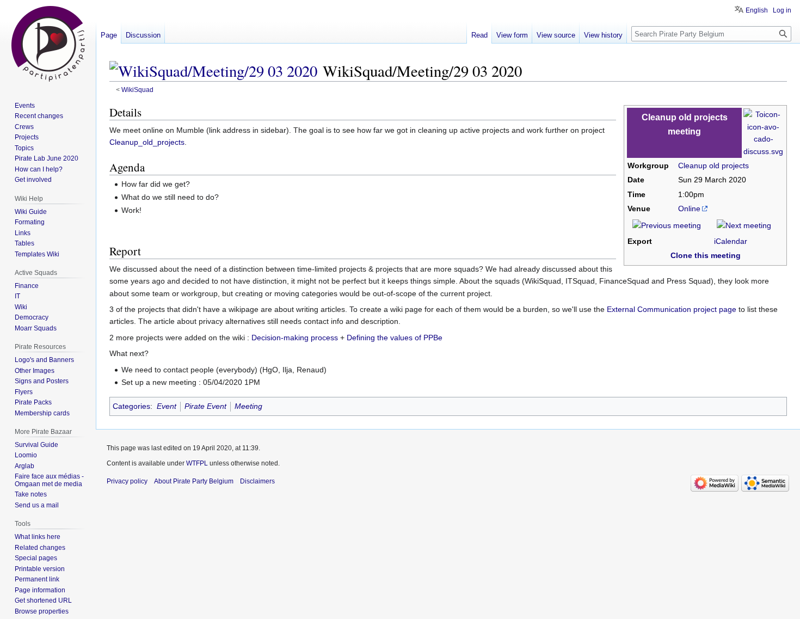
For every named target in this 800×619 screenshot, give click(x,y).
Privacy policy (127, 481)
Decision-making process (294, 337)
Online (689, 208)
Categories (131, 406)
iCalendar (730, 241)
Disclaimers (257, 481)
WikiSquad (137, 89)
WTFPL (197, 463)
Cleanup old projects (713, 165)
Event (166, 406)
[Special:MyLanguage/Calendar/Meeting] (763, 132)
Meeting (248, 406)
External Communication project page (671, 309)
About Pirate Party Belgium (193, 481)
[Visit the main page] (47, 43)
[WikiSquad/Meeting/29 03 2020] (213, 70)
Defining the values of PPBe (394, 337)
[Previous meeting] (666, 224)
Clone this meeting (705, 255)
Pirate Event (205, 406)
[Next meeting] (744, 224)
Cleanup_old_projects (146, 142)
